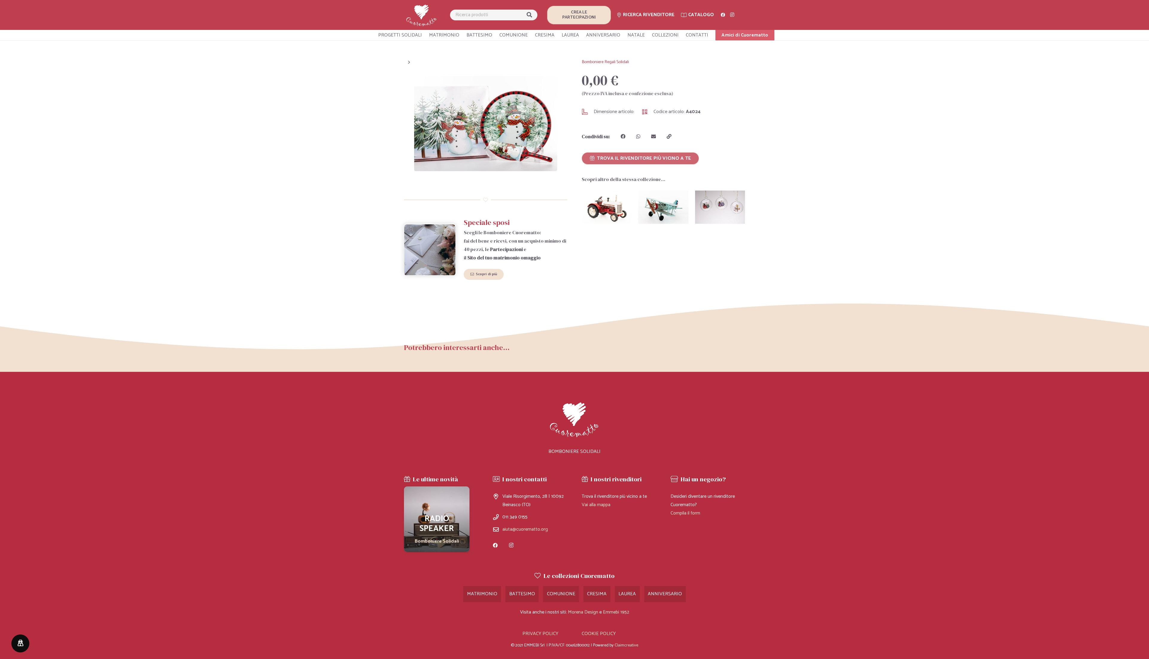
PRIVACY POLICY (540, 634)
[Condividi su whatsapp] (638, 136)
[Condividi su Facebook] (623, 136)
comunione (561, 594)
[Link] (421, 15)
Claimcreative (626, 645)
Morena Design (583, 612)
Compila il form (685, 513)
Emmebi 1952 (616, 612)
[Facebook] (723, 15)
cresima (597, 594)
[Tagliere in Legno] (436, 519)
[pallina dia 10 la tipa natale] (720, 207)
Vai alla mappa (596, 505)
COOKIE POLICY (599, 634)
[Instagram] (732, 15)
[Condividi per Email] (653, 136)
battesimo (522, 594)
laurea (627, 594)
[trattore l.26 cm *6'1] (607, 207)
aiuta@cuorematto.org (525, 529)
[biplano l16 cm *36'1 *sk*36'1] (663, 207)
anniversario (665, 594)
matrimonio (482, 594)
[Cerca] (529, 15)
